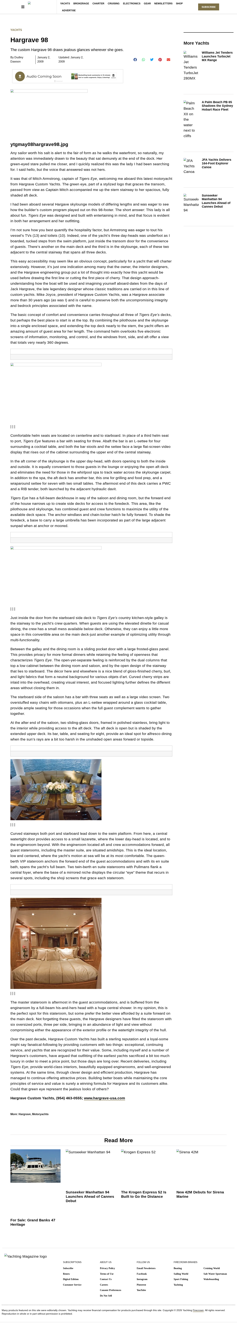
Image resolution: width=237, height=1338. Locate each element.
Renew (66, 1274)
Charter (98, 3)
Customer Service (72, 1284)
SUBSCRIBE (209, 7)
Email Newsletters (146, 1268)
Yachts (65, 3)
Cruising (114, 3)
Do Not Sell (106, 1295)
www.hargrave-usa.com (104, 1098)
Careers (104, 1284)
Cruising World (212, 1268)
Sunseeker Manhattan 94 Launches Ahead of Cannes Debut (216, 201)
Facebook (142, 1274)
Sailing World (181, 1274)
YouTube (141, 1290)
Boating (178, 1268)
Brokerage (81, 3)
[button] (135, 60)
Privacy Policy (107, 1268)
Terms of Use (106, 1274)
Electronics (131, 3)
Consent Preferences (110, 1290)
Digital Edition (71, 1279)
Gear (147, 3)
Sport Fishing (181, 1279)
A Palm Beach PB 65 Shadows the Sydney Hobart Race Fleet (217, 105)
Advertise (69, 10)
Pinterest (141, 1284)
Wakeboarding (211, 1279)
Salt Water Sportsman (215, 1274)
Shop (179, 3)
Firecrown (198, 1310)
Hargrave (25, 1114)
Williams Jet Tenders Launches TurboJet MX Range (217, 56)
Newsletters (163, 3)
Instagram (142, 1279)
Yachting (178, 1284)
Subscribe (68, 1268)
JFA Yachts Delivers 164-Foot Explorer (216, 163)
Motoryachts (40, 1114)
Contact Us (106, 1279)
